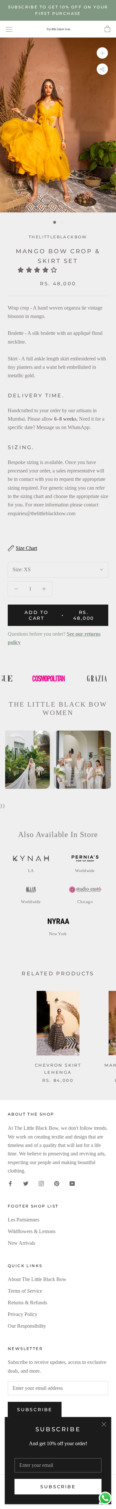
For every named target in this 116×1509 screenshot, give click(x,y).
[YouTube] (72, 1183)
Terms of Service (25, 1291)
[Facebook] (10, 1183)
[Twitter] (25, 1183)
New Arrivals (21, 1243)
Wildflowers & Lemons (31, 1231)
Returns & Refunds (27, 1302)
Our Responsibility (27, 1326)
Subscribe (57, 1487)
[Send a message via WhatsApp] (105, 1498)
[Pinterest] (56, 1183)
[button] (39, 270)
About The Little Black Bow (37, 1279)
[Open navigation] (9, 29)
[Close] (104, 1424)
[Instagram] (41, 1183)
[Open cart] (107, 29)
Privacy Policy (22, 1314)
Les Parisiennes (23, 1219)
